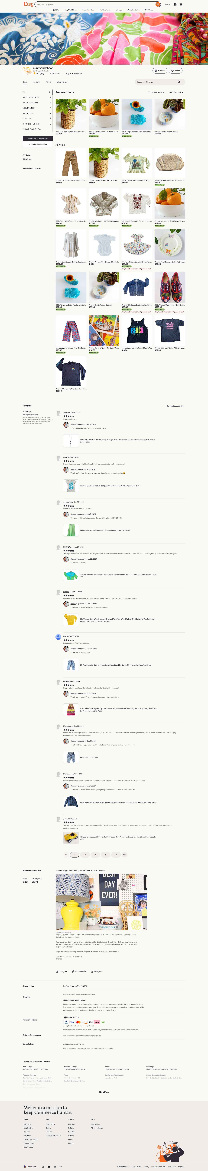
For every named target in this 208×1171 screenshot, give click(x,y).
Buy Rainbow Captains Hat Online (35, 1069)
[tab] (37, 92)
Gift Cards (149, 10)
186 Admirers (27, 159)
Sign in (167, 4)
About (48, 82)
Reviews (36, 82)
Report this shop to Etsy (32, 168)
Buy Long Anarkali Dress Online (34, 1087)
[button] (160, 71)
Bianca (73, 424)
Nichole (66, 592)
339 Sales (26, 155)
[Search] (158, 4)
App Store (32, 1155)
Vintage (119, 10)
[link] (66, 855)
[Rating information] (34, 73)
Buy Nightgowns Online (31, 1084)
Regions (181, 1167)
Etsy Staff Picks (70, 10)
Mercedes (67, 726)
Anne (65, 457)
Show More (104, 1092)
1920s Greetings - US (72, 1078)
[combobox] (94, 4)
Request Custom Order (39, 138)
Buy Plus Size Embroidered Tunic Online (37, 1078)
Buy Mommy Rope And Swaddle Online (37, 1081)
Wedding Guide (133, 10)
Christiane (67, 502)
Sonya (65, 412)
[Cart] (181, 4)
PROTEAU (67, 547)
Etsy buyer (67, 774)
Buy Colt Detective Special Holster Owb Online (164, 1078)
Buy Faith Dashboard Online (74, 1081)
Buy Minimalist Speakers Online (117, 1069)
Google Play (50, 1155)
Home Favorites (88, 10)
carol (65, 681)
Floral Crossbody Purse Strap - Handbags (161, 1069)
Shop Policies (62, 82)
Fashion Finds (105, 10)
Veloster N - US (111, 1078)
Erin (64, 636)
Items (25, 82)
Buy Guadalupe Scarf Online (74, 1069)
